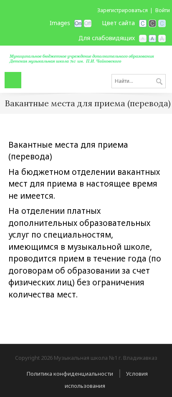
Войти (162, 10)
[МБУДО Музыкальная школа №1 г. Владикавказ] (86, 57)
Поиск (159, 82)
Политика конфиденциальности (70, 373)
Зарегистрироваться (122, 10)
